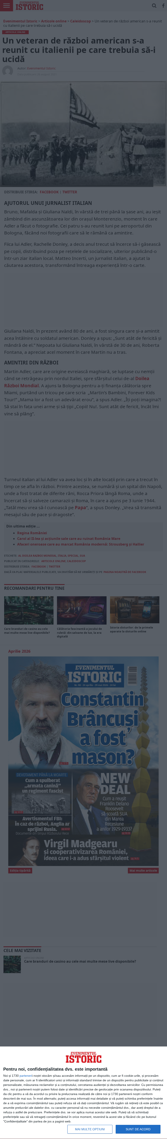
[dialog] (83, 1093)
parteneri (26, 1075)
